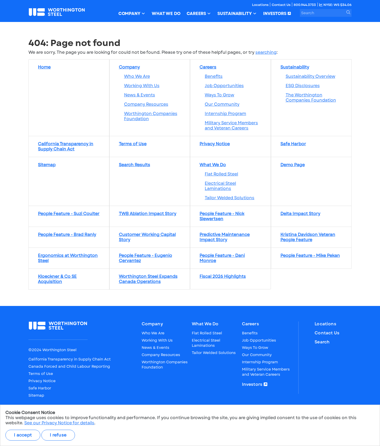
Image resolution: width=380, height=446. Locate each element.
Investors (252, 384)
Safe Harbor (39, 388)
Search (322, 342)
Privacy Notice (42, 380)
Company (152, 324)
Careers (250, 324)
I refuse (58, 435)
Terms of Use (40, 373)
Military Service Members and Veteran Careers (231, 125)
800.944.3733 (305, 4)
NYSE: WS (337, 4)
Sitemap (36, 395)
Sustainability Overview (310, 76)
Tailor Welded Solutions (229, 198)
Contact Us (281, 4)
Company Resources (146, 104)
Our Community (222, 104)
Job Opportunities (224, 86)
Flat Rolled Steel (221, 174)
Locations (260, 4)
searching (266, 52)
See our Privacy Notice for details (59, 423)
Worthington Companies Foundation (150, 116)
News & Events (139, 95)
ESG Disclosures (303, 86)
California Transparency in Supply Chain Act (69, 359)
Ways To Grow (219, 95)
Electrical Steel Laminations (220, 185)
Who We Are (137, 76)
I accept (23, 435)
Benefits (214, 76)
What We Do (205, 324)
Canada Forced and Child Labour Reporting (69, 366)
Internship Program (225, 114)
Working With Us (141, 86)
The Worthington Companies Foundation (311, 97)
